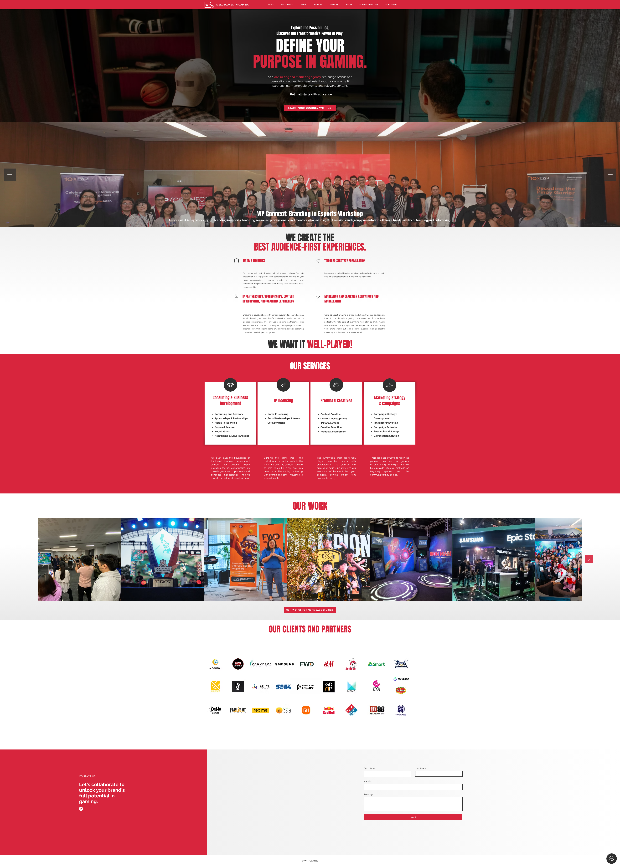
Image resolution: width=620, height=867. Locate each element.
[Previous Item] (10, 175)
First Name (369, 768)
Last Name (421, 768)
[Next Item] (610, 175)
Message (368, 794)
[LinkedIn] (81, 809)
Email (367, 781)
